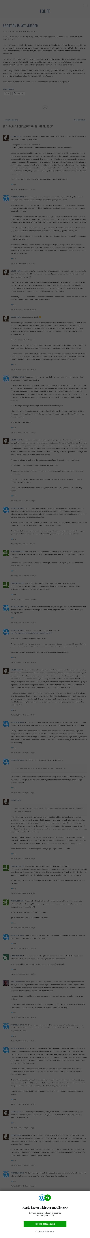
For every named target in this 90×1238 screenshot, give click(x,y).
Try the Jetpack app (45, 1224)
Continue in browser (45, 1231)
